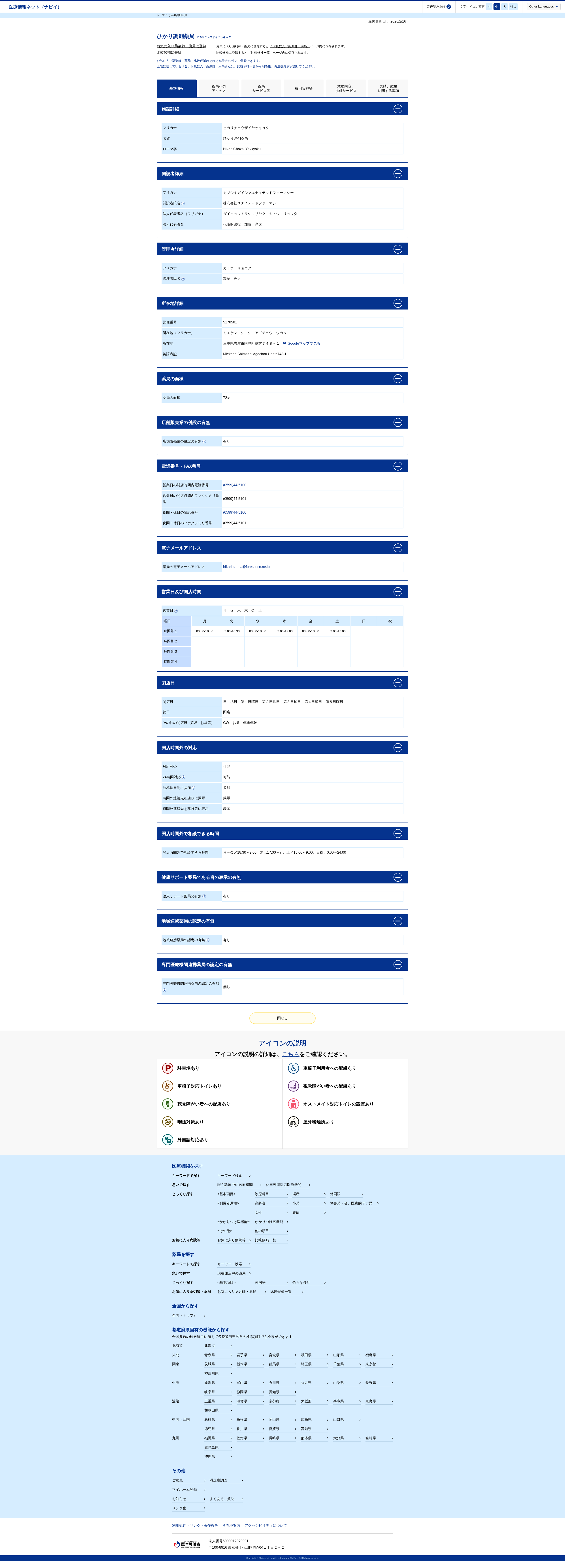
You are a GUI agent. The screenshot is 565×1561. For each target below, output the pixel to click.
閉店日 (168, 702)
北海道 (209, 1346)
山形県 (338, 1355)
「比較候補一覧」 (260, 52)
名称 (166, 138)
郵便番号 (170, 322)
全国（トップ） (184, 1315)
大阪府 (306, 1401)
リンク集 (179, 1508)
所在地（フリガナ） (178, 333)
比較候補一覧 (265, 1240)
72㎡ (227, 398)
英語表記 (170, 354)
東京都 (370, 1364)
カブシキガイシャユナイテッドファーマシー (258, 193)
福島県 (370, 1355)
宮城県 (274, 1355)
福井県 (306, 1382)
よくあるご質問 (222, 1499)
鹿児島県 (211, 1447)
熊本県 (306, 1438)
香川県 (242, 1429)
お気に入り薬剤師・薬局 (236, 1291)
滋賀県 (242, 1401)
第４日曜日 (313, 702)
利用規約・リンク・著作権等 (195, 1525)
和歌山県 (211, 1410)
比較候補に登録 (169, 52)
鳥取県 (209, 1419)
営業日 (168, 610)
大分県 (338, 1438)
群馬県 (274, 1364)
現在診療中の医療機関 (235, 1185)
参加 (226, 788)
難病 (295, 1212)
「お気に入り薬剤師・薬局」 (290, 46)
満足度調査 (218, 1480)
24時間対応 (172, 777)
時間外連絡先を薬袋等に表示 (186, 809)
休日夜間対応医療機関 (283, 1185)
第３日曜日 (292, 702)
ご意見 (177, 1480)
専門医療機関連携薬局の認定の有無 (191, 983)
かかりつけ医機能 (269, 1222)
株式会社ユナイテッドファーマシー (251, 203)
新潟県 (209, 1382)
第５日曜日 (334, 702)
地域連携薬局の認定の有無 (184, 940)
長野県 (370, 1382)
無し (226, 987)
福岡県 (209, 1438)
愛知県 (274, 1392)
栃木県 (242, 1364)
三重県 (209, 1401)
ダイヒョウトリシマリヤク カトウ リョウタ (260, 214)
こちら (290, 1054)
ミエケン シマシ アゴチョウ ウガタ (255, 333)
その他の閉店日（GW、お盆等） (189, 723)
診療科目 (262, 1194)
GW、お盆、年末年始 (240, 723)
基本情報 (177, 88)
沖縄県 (209, 1456)
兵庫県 (338, 1401)
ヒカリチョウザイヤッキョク (246, 128)
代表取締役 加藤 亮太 (242, 224)
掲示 (226, 798)
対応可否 (170, 766)
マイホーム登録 (184, 1489)
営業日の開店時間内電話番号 (186, 485)
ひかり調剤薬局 (235, 138)
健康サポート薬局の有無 (182, 896)
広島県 (306, 1419)
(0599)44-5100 (234, 485)
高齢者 (260, 1203)
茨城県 (209, 1364)
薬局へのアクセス (219, 88)
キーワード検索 (229, 1175)
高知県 (306, 1429)
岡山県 (274, 1419)
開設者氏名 (171, 203)
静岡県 (242, 1392)
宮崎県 (370, 1438)
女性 (258, 1212)
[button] (544, 6)
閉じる (282, 1018)
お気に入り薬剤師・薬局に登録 (181, 46)
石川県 (274, 1382)
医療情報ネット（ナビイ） (35, 6)
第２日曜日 (271, 702)
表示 (226, 809)
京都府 (274, 1401)
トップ (161, 15)
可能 (226, 766)
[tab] (177, 88)
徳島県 (209, 1429)
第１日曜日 (249, 702)
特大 (513, 6)
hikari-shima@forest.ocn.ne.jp (246, 567)
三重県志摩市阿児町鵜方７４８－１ (251, 343)
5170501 (230, 322)
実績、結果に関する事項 (388, 88)
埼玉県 (306, 1364)
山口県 (338, 1419)
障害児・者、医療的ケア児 (351, 1203)
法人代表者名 (173, 224)
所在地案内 (231, 1525)
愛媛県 (274, 1429)
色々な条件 (301, 1282)
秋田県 (306, 1355)
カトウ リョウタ (237, 268)
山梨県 (338, 1382)
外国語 (335, 1194)
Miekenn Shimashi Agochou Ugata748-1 (254, 354)
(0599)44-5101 (234, 499)
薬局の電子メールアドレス (184, 567)
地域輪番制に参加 (177, 788)
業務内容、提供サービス (346, 88)
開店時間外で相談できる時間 (186, 852)
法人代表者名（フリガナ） (184, 214)
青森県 (209, 1355)
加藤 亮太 (232, 278)
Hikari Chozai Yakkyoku (242, 149)
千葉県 (338, 1364)
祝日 (233, 702)
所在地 (168, 343)
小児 (295, 1203)
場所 (295, 1194)
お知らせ (179, 1499)
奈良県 (370, 1401)
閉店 (226, 712)
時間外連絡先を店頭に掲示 (184, 798)
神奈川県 (211, 1373)
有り (226, 441)
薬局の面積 (171, 397)
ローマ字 (170, 149)
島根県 (242, 1419)
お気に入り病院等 (231, 1240)
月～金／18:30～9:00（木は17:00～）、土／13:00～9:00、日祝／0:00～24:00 (284, 852)
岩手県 (242, 1355)
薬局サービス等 (261, 88)
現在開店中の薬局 (231, 1273)
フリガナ (170, 128)
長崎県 (274, 1438)
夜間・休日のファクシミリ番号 (187, 523)
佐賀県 (242, 1438)
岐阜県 (209, 1392)
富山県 (242, 1382)
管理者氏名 (171, 278)
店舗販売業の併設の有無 (182, 441)
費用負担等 (304, 88)
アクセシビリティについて (266, 1525)
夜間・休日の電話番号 (180, 512)
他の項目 (262, 1231)
